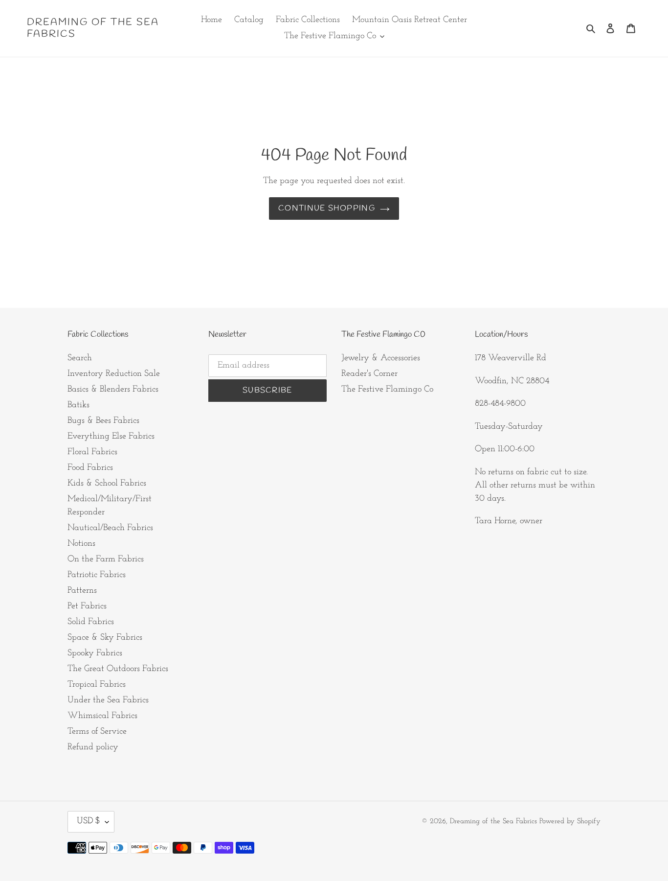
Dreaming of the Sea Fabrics (93, 28)
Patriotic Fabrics (96, 575)
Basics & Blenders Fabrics (112, 389)
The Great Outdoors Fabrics (117, 669)
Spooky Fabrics (94, 653)
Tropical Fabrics (96, 684)
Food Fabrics (90, 468)
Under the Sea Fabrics (108, 700)
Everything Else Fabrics (111, 436)
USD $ (88, 821)
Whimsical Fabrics (102, 716)
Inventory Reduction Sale (113, 374)
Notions (81, 543)
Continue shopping (326, 208)
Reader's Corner (369, 374)
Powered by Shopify (570, 821)
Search (79, 358)
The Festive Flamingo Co (387, 389)
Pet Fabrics (87, 606)
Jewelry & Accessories (380, 358)
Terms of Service (97, 731)
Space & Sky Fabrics (104, 637)
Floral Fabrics (92, 452)
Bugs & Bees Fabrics (103, 421)
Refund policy (92, 747)
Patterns (82, 590)
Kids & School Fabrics (106, 483)
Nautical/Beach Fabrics (110, 528)
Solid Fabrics (90, 622)
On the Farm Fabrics (105, 559)
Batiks (78, 405)
